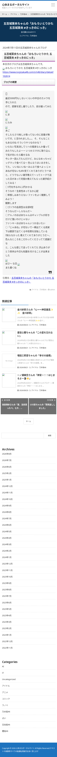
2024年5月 (6, 531)
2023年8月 (6, 589)
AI (3, 666)
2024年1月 (6, 557)
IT (3, 672)
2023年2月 (6, 628)
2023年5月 (6, 609)
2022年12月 (7, 641)
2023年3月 (6, 622)
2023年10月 (7, 576)
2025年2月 (6, 473)
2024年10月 (7, 499)
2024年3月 (6, 544)
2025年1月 (6, 479)
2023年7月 (6, 596)
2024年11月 (7, 492)
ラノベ (5, 705)
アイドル (6, 685)
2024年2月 (6, 550)
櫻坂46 (5, 731)
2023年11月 (7, 570)
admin (52, 289)
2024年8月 (6, 512)
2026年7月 (6, 460)
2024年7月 (6, 518)
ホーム (28, 421)
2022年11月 (7, 647)
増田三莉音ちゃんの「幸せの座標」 (35, 355)
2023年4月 (6, 615)
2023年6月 (6, 602)
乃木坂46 (6, 711)
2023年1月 (6, 635)
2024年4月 (6, 538)
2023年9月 (6, 583)
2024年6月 (6, 525)
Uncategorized (9, 679)
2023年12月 (7, 563)
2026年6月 (6, 466)
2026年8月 (6, 453)
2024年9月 (6, 505)
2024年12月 (7, 486)
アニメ (5, 692)
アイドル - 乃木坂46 (29, 36)
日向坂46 (6, 724)
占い (4, 718)
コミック (6, 698)
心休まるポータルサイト (15, 4)
